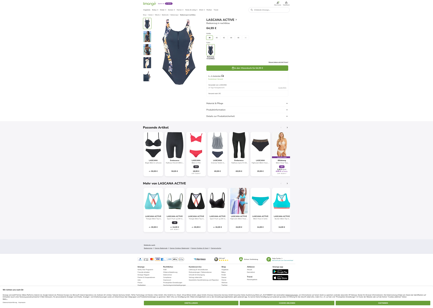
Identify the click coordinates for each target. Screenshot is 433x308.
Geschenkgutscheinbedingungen (174, 285)
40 (217, 38)
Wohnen (224, 283)
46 (238, 38)
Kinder (223, 275)
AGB (164, 270)
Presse (140, 283)
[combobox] (269, 9)
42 (224, 38)
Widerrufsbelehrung (170, 272)
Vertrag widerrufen (195, 277)
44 (231, 38)
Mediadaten (142, 285)
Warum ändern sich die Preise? (278, 62)
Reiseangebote (252, 279)
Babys (223, 272)
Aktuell (249, 270)
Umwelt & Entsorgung (197, 275)
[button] (286, 3)
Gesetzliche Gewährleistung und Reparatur (204, 280)
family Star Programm (145, 270)
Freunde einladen (144, 272)
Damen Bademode (161, 248)
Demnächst (251, 272)
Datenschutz (167, 275)
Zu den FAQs (282, 88)
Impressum (167, 280)
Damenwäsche (216, 248)
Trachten (224, 285)
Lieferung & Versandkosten (198, 270)
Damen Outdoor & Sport (200, 248)
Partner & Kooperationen (146, 277)
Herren (223, 280)
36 (245, 38)
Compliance (167, 277)
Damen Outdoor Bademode (179, 248)
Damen (223, 277)
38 (209, 38)
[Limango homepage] (149, 3)
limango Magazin (143, 275)
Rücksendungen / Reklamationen (200, 272)
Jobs (139, 280)
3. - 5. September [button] (214, 76)
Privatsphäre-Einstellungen (172, 283)
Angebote (224, 270)
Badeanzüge (148, 248)
